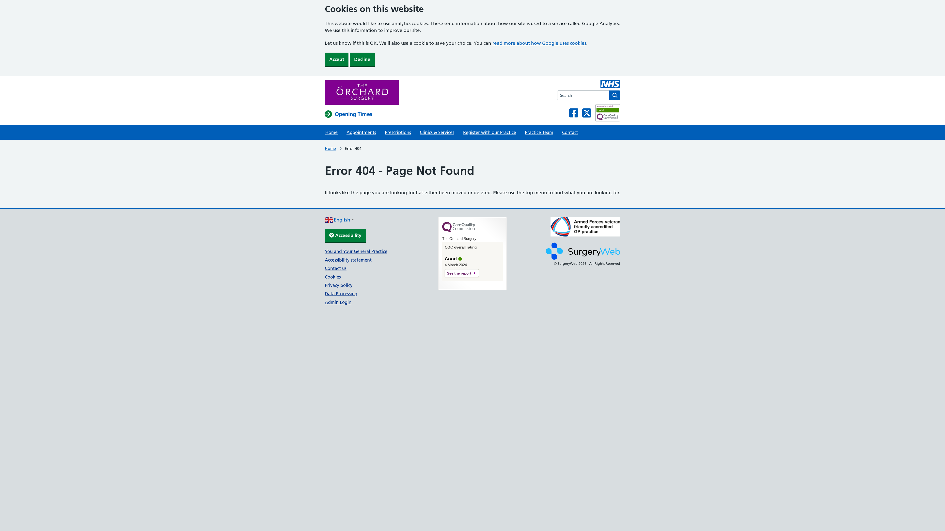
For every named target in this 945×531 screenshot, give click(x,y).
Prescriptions (398, 132)
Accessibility (348, 235)
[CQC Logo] (458, 231)
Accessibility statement (348, 260)
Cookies (333, 277)
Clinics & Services (437, 132)
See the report (459, 273)
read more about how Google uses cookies (539, 43)
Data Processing (341, 293)
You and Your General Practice (356, 251)
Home (331, 132)
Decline (362, 59)
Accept (336, 59)
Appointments (361, 132)
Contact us (335, 268)
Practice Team (539, 132)
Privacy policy (338, 285)
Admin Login (338, 302)
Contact (570, 132)
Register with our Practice (489, 132)
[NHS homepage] (362, 93)
